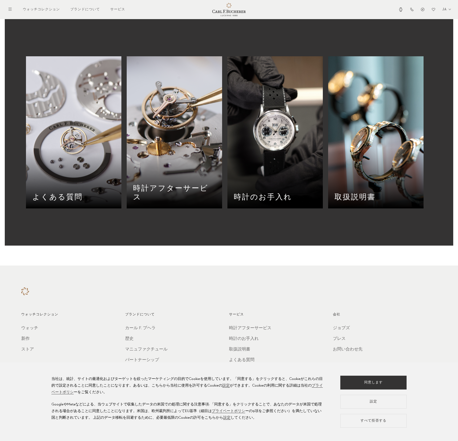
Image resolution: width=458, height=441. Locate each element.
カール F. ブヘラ (140, 328)
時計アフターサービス (250, 328)
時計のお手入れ (244, 339)
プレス (339, 339)
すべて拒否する (373, 420)
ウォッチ (29, 328)
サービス (117, 9)
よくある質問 (241, 360)
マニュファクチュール (146, 349)
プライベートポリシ (228, 411)
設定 (226, 385)
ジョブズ (341, 328)
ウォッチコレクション (41, 9)
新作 (25, 339)
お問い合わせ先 (348, 349)
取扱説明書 (239, 349)
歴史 (129, 339)
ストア (27, 349)
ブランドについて (85, 9)
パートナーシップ (142, 360)
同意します (373, 382)
